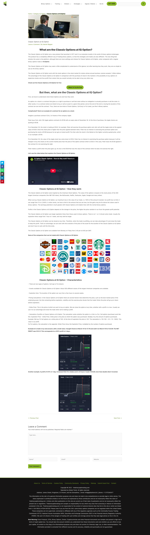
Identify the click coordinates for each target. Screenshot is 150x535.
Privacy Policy (84, 483)
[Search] (143, 4)
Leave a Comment (34, 44)
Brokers (66, 4)
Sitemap (93, 483)
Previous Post (33, 418)
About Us (37, 483)
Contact (113, 483)
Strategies (77, 4)
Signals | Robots (90, 4)
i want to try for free (75, 87)
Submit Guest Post (103, 483)
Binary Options (45, 4)
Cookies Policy (58, 483)
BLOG (101, 4)
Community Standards (72, 483)
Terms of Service (47, 483)
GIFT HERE (111, 4)
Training (57, 4)
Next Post (118, 418)
